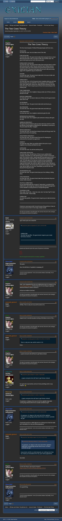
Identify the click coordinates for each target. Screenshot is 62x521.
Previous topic (47, 32)
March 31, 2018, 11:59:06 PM (26, 464)
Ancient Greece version (25, 286)
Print (55, 36)
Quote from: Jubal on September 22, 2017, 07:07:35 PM (34, 225)
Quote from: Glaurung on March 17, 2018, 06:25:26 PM (34, 412)
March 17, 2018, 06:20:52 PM (26, 371)
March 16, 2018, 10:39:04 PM (26, 315)
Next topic (54, 32)
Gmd (7, 218)
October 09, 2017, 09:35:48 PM (26, 261)
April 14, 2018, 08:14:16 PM (25, 484)
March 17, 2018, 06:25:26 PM (26, 391)
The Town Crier (54, 18)
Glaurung (8, 392)
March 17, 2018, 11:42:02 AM (26, 351)
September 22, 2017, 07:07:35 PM (27, 41)
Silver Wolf (8, 261)
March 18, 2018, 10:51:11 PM (26, 434)
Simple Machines (14, 519)
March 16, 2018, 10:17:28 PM (26, 302)
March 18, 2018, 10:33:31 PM (26, 408)
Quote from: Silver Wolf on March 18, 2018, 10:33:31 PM (34, 437)
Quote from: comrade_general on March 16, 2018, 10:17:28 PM (36, 339)
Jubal (7, 41)
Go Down (7, 36)
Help (45, 519)
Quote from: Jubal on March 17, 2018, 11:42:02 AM (33, 374)
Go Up (6, 503)
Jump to (36, 510)
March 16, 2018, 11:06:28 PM (26, 335)
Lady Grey (8, 371)
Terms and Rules (50, 519)
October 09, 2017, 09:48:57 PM (26, 281)
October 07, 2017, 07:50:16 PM (26, 218)
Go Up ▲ (57, 519)
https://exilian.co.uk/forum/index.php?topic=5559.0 (33, 468)
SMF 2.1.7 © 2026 (6, 519)
